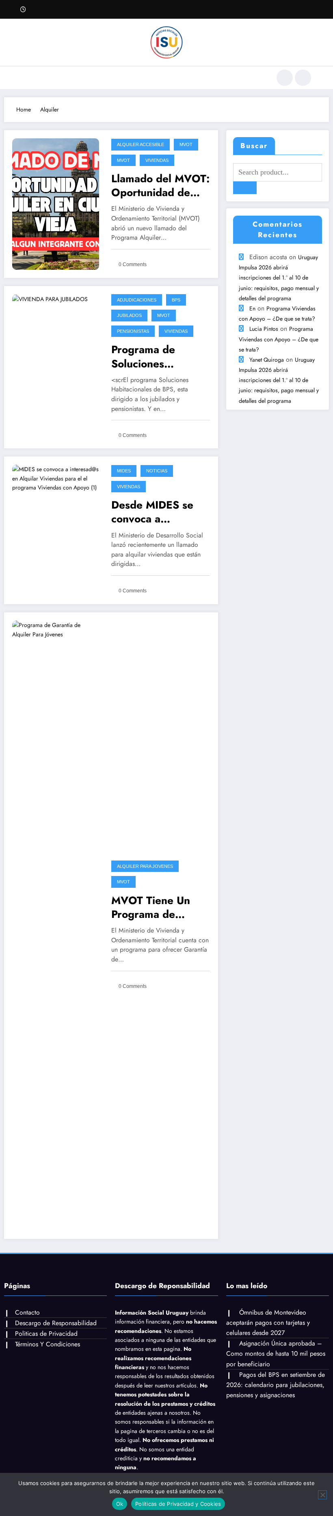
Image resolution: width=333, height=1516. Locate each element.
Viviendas (157, 160)
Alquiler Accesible (140, 144)
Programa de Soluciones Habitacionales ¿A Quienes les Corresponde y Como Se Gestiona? (160, 356)
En (252, 308)
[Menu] (26, 77)
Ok (119, 1504)
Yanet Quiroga (266, 360)
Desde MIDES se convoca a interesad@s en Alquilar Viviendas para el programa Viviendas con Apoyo (156, 512)
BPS (176, 299)
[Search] (285, 78)
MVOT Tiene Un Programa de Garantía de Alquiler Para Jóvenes (150, 907)
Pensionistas (133, 331)
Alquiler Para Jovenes (145, 866)
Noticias (156, 470)
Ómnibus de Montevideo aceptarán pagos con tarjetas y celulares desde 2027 (268, 1322)
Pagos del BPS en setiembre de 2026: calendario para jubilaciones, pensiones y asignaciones (275, 1385)
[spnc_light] (303, 78)
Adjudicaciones (136, 299)
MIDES (124, 470)
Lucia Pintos (263, 329)
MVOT (185, 144)
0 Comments (133, 264)
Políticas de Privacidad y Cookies (178, 1504)
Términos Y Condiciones (47, 1344)
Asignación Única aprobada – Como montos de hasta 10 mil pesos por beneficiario (275, 1353)
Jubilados (129, 315)
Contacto (27, 1312)
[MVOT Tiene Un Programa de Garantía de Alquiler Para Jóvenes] (55, 925)
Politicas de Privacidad (46, 1333)
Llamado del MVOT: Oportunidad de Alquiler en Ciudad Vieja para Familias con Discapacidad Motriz (160, 185)
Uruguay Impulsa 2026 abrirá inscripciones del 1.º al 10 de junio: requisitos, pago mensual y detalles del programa (279, 277)
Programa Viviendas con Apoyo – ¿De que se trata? (278, 339)
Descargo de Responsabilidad (56, 1323)
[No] (322, 1494)
